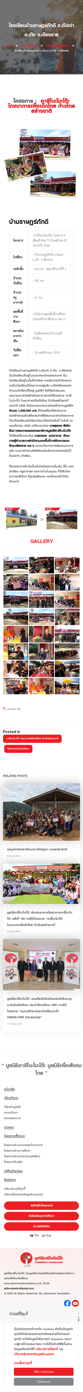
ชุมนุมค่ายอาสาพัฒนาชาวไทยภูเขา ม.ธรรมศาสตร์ (37, 849)
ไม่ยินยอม (43, 1382)
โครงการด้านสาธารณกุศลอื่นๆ (22, 1156)
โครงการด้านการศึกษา (18, 749)
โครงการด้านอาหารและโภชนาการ (23, 1145)
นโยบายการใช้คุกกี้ (14, 1189)
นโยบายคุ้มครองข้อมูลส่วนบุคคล (23, 1194)
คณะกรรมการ (12, 1118)
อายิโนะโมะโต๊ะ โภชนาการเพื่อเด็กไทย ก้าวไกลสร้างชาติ (32, 738)
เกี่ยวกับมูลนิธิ (12, 1107)
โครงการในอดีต (13, 1162)
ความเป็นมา (11, 1112)
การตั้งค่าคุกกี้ (23, 1363)
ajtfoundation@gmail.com (19, 1288)
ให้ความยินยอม (44, 1372)
